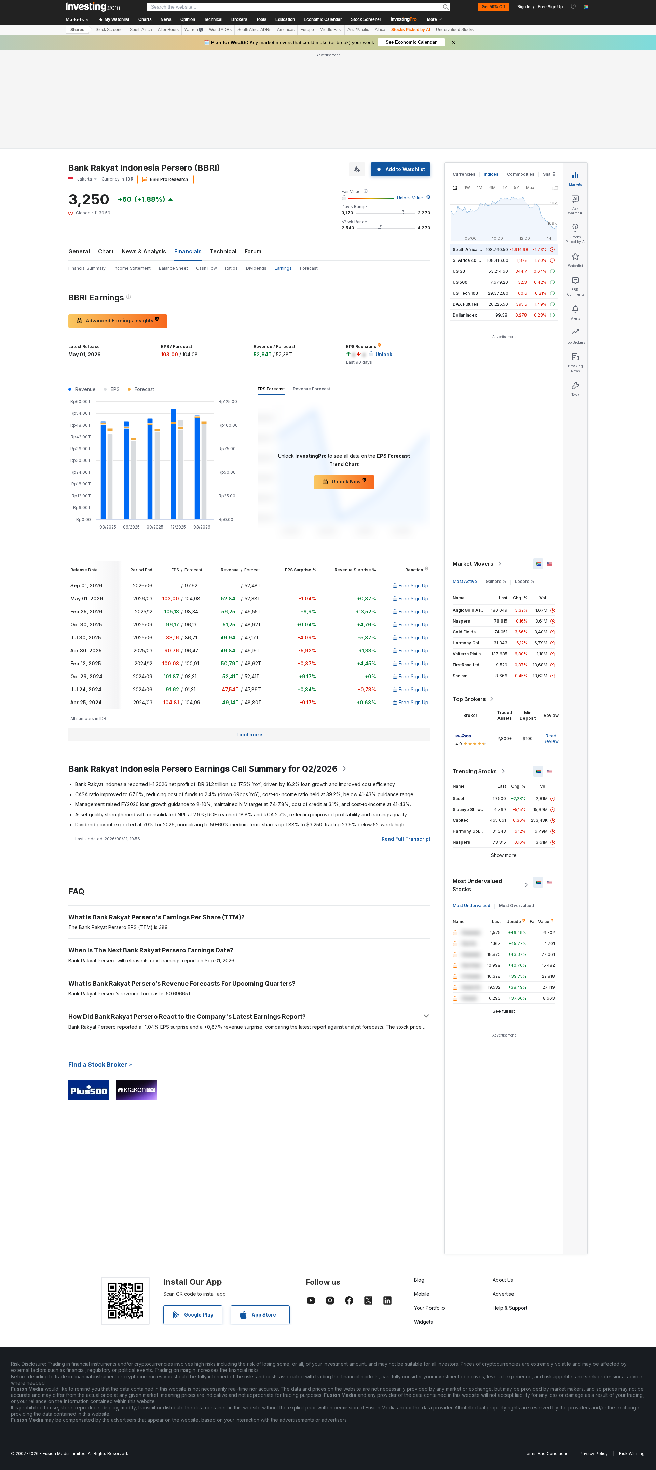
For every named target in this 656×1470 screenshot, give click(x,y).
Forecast (309, 268)
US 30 (459, 271)
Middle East (331, 29)
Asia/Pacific (358, 29)
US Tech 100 (465, 293)
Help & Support (510, 1308)
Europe (307, 29)
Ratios (231, 268)
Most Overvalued (516, 905)
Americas (286, 29)
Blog (419, 1280)
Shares (77, 29)
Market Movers (473, 563)
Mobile (421, 1294)
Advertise (503, 1294)
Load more (249, 734)
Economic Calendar (323, 19)
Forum (253, 251)
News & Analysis (144, 251)
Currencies (464, 174)
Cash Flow (206, 268)
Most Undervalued (471, 905)
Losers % (524, 581)
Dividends (256, 268)
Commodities (520, 174)
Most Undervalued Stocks (477, 885)
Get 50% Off (493, 6)
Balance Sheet (173, 268)
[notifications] (573, 6)
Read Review (551, 738)
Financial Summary (87, 268)
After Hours (168, 29)
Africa (380, 29)
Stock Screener (366, 19)
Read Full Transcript (406, 839)
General (79, 251)
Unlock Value (410, 197)
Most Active (465, 581)
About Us (503, 1280)
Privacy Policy (594, 1453)
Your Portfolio (429, 1308)
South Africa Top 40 (473, 249)
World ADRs (220, 29)
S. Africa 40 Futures (473, 260)
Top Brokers (469, 699)
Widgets (423, 1322)
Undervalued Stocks (455, 29)
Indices (491, 174)
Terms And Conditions (546, 1453)
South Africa (141, 29)
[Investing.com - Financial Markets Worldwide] (93, 7)
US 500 (460, 282)
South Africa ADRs (254, 29)
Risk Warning (632, 1453)
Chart (105, 251)
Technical (223, 251)
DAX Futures (465, 304)
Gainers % (496, 581)
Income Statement (132, 268)
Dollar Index (465, 315)
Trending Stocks (475, 771)
